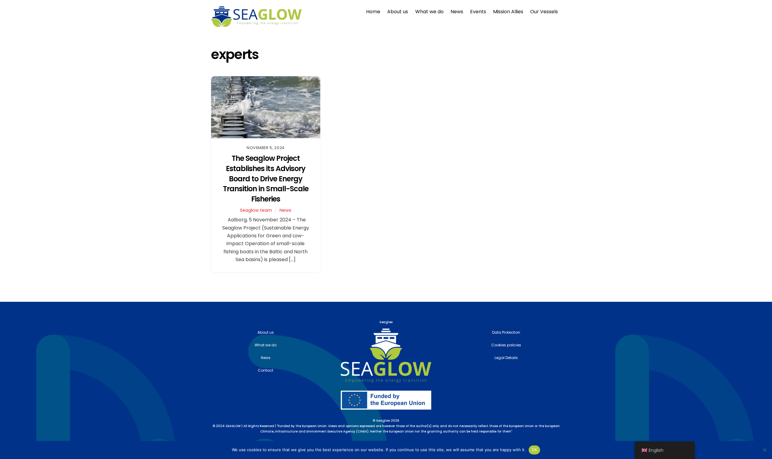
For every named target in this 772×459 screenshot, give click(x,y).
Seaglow (383, 420)
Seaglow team (256, 210)
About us (397, 11)
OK (534, 449)
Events (478, 11)
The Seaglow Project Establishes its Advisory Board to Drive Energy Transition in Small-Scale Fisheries (265, 178)
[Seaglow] (256, 24)
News (457, 11)
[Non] (764, 450)
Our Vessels (544, 11)
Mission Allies (508, 11)
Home (373, 11)
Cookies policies (506, 345)
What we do (429, 11)
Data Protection (506, 332)
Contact (265, 370)
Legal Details (506, 357)
